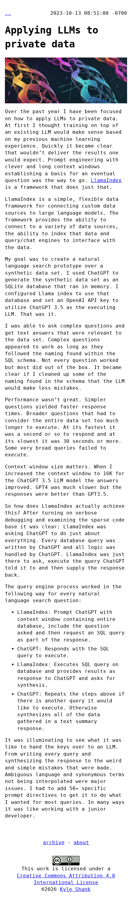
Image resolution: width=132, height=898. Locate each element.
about (81, 842)
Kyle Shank (75, 889)
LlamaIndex (106, 180)
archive (53, 842)
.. (8, 13)
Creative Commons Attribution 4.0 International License (66, 879)
